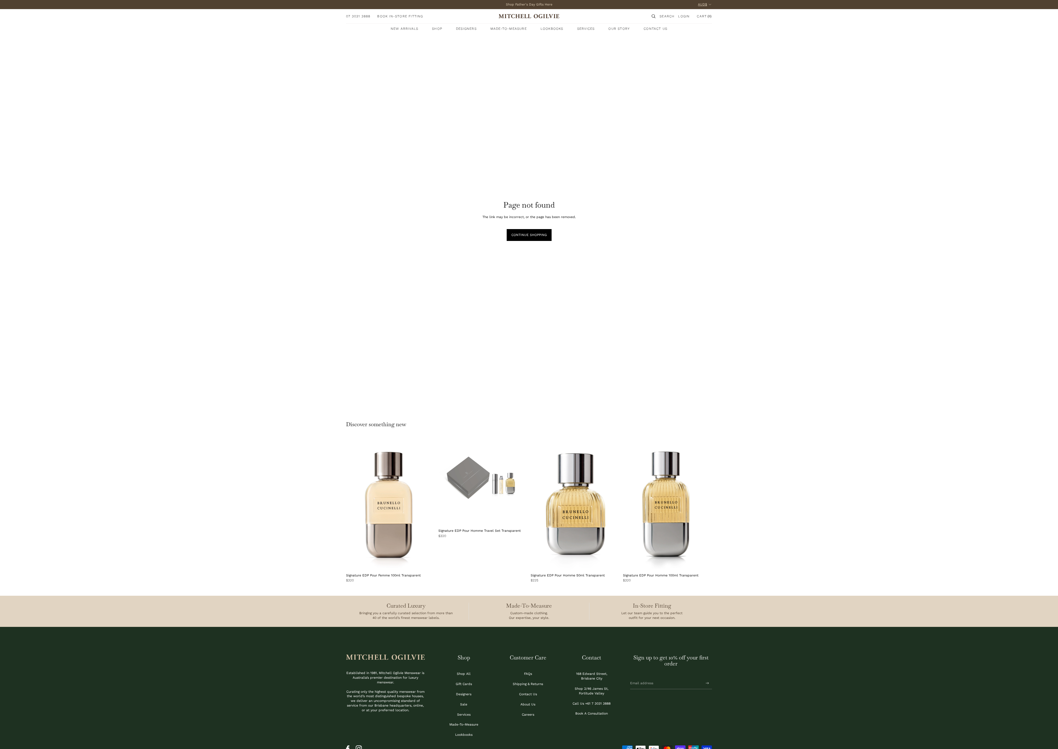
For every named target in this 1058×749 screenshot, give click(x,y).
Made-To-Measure (463, 724)
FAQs (528, 674)
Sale (463, 704)
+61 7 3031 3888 (598, 703)
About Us (527, 704)
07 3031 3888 (358, 16)
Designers (463, 694)
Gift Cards (464, 684)
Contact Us (528, 694)
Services (464, 714)
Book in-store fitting (400, 16)
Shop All (464, 674)
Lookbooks (464, 735)
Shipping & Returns (528, 684)
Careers (528, 714)
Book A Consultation (591, 713)
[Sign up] (707, 683)
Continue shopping (529, 235)
